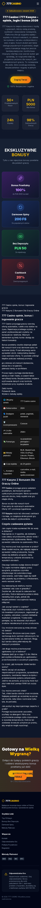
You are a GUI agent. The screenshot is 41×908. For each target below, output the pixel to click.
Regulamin (6, 848)
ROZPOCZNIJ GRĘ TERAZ (23, 775)
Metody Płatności (8, 828)
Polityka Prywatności (9, 845)
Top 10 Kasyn (7, 818)
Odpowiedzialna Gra (9, 842)
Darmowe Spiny (8, 825)
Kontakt (4, 838)
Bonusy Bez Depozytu (10, 821)
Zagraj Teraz (20, 80)
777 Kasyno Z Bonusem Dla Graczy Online (20, 310)
